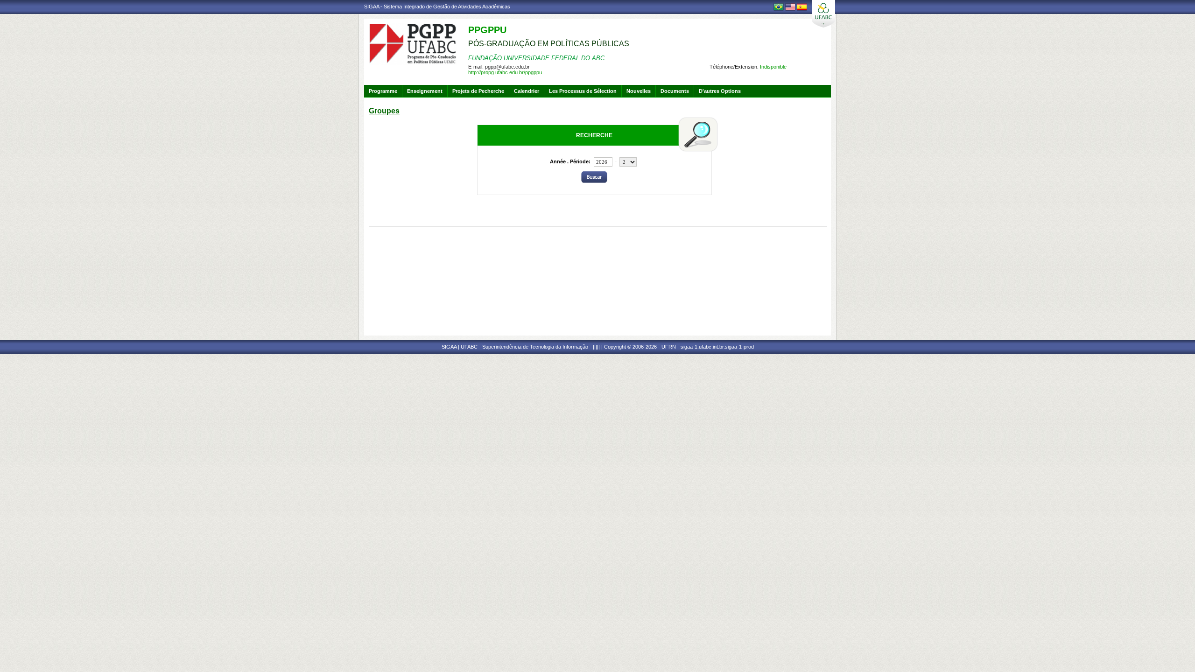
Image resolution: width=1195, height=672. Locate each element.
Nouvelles (638, 91)
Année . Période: (570, 161)
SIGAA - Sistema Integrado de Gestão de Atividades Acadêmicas (437, 6)
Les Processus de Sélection (583, 91)
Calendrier (526, 91)
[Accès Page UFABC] (823, 14)
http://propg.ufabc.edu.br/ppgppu (505, 72)
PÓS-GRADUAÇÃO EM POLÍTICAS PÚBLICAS (548, 44)
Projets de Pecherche (478, 91)
